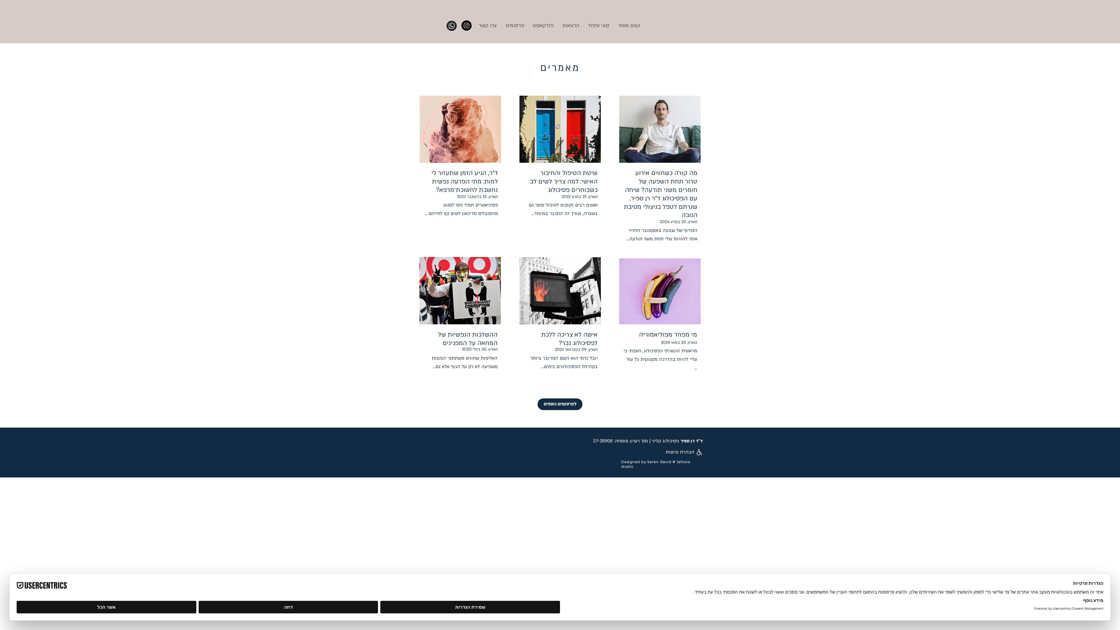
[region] (460, 162)
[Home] (452, 26)
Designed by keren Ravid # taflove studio (656, 464)
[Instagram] (466, 25)
